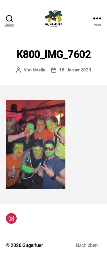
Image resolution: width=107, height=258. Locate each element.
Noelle (39, 70)
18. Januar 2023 (75, 70)
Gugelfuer (32, 245)
